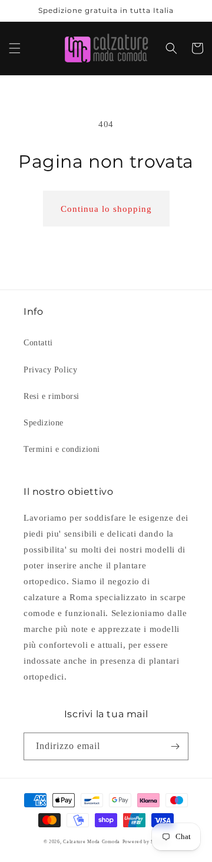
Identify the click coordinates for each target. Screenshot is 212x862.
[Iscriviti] (175, 746)
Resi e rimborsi (52, 396)
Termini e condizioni (62, 449)
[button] (15, 48)
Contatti (38, 342)
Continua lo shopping (106, 209)
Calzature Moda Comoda (91, 841)
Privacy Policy (50, 369)
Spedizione (44, 422)
